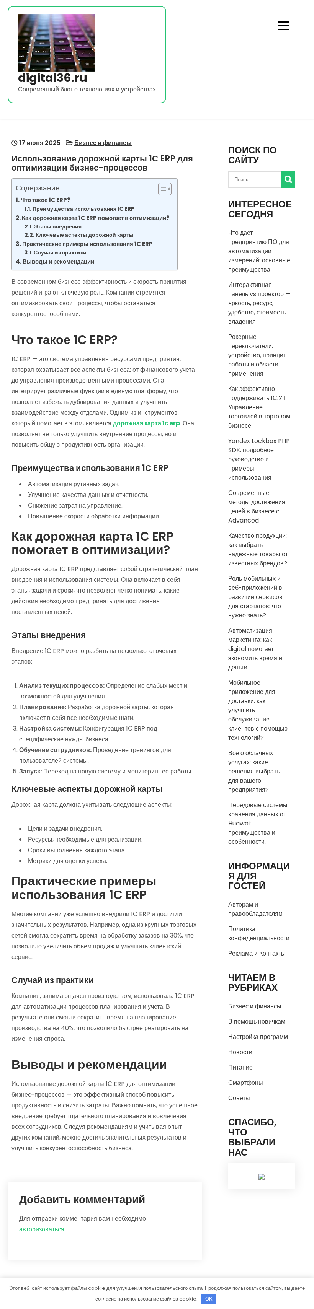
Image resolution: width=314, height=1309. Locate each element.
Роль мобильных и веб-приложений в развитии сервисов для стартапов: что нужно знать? (255, 597)
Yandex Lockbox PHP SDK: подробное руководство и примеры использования (259, 459)
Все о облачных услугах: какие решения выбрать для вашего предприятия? (254, 771)
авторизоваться (41, 1229)
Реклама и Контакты (257, 953)
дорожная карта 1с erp (146, 423)
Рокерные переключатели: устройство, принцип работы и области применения (257, 355)
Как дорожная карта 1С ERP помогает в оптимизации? (96, 218)
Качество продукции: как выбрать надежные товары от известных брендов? (258, 549)
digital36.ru (52, 78)
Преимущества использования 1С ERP (83, 209)
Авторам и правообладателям (255, 909)
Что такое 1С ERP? (45, 200)
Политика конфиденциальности (258, 934)
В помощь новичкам (256, 1021)
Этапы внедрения (58, 226)
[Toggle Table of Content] (161, 188)
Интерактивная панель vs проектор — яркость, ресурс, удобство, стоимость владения (259, 303)
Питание (240, 1067)
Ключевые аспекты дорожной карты (85, 235)
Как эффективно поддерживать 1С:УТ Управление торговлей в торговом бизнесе (259, 407)
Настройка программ (258, 1036)
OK (209, 1299)
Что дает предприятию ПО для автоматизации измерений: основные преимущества (259, 251)
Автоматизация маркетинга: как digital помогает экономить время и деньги (255, 649)
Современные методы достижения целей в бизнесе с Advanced (256, 506)
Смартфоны (245, 1082)
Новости (240, 1052)
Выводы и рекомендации (58, 261)
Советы (239, 1098)
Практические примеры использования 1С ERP (87, 244)
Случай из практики (60, 252)
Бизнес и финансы (103, 142)
